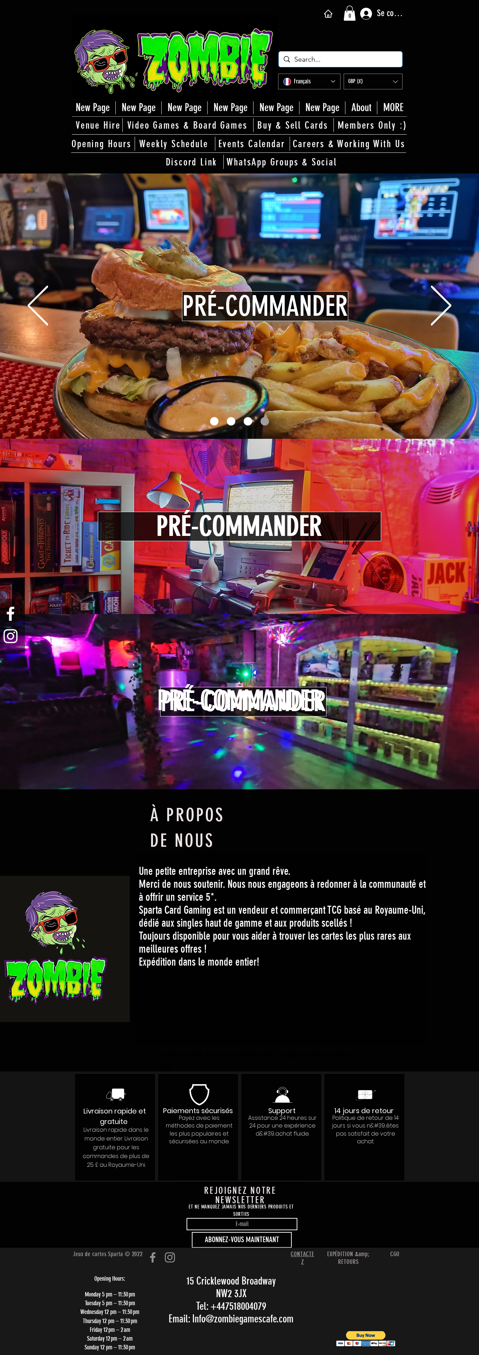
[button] (349, 13)
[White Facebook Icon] (10, 613)
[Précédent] (38, 306)
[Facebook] (153, 1257)
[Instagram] (170, 1257)
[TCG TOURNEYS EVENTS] (214, 421)
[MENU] (265, 421)
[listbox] (373, 81)
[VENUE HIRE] (248, 421)
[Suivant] (441, 306)
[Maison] (328, 13)
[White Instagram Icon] (10, 636)
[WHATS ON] (231, 421)
